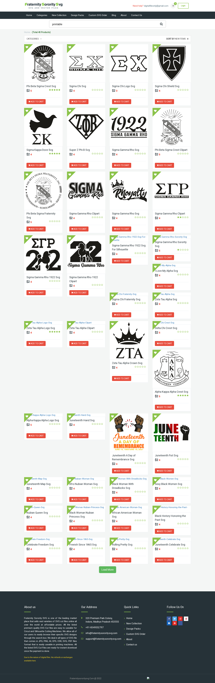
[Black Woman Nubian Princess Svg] (86, 507)
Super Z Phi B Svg (79, 149)
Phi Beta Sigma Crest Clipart (171, 149)
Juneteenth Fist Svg (166, 455)
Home (29, 15)
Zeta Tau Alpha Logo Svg (40, 328)
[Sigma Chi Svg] (86, 63)
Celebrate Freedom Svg (40, 544)
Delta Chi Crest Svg (166, 328)
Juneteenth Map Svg (38, 483)
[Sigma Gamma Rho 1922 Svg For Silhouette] (129, 238)
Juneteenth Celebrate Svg (170, 544)
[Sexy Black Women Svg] (172, 479)
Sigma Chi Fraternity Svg (126, 299)
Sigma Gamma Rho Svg (125, 149)
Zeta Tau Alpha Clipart (81, 328)
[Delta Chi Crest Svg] (172, 322)
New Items (176, 39)
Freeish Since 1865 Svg (83, 544)
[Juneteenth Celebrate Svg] (172, 539)
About (124, 15)
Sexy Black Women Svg (168, 483)
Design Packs (77, 15)
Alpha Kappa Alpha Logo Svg (42, 420)
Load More (108, 569)
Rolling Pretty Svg (122, 544)
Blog (114, 15)
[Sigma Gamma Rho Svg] (129, 127)
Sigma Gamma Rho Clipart (84, 213)
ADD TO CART (37, 101)
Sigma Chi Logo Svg (123, 86)
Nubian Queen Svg (37, 512)
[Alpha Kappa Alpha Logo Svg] (43, 415)
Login (183, 6)
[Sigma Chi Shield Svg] (172, 63)
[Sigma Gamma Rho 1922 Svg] (43, 254)
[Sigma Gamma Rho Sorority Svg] (172, 237)
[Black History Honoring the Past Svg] (172, 509)
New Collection (59, 15)
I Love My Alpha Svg (166, 270)
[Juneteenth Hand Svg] (86, 415)
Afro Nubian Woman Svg (83, 483)
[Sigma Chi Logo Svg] (129, 63)
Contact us (136, 15)
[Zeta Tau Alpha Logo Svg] (43, 322)
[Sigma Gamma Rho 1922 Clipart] (86, 254)
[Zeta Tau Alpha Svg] (172, 294)
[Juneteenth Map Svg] (43, 479)
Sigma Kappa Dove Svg (39, 149)
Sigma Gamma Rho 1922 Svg (43, 277)
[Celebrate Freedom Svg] (43, 539)
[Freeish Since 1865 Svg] (86, 539)
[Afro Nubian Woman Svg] (86, 479)
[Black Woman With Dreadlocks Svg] (129, 479)
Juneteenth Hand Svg (81, 420)
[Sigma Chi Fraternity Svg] (129, 294)
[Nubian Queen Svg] (43, 507)
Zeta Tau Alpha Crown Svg (127, 363)
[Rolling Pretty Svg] (129, 539)
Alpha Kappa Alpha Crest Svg (171, 391)
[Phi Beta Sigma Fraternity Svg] (43, 191)
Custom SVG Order (98, 15)
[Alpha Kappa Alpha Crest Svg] (172, 369)
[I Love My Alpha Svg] (172, 265)
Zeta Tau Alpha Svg (166, 299)
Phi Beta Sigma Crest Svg (41, 86)
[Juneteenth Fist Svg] (172, 432)
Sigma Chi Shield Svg (167, 86)
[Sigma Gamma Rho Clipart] (86, 191)
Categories (42, 15)
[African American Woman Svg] (129, 507)
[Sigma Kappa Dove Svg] (43, 127)
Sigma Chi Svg (77, 86)
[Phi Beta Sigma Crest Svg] (43, 63)
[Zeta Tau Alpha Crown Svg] (129, 340)
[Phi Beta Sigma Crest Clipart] (172, 127)
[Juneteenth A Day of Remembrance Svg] (129, 432)
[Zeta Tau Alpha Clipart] (86, 322)
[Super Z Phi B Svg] (86, 127)
